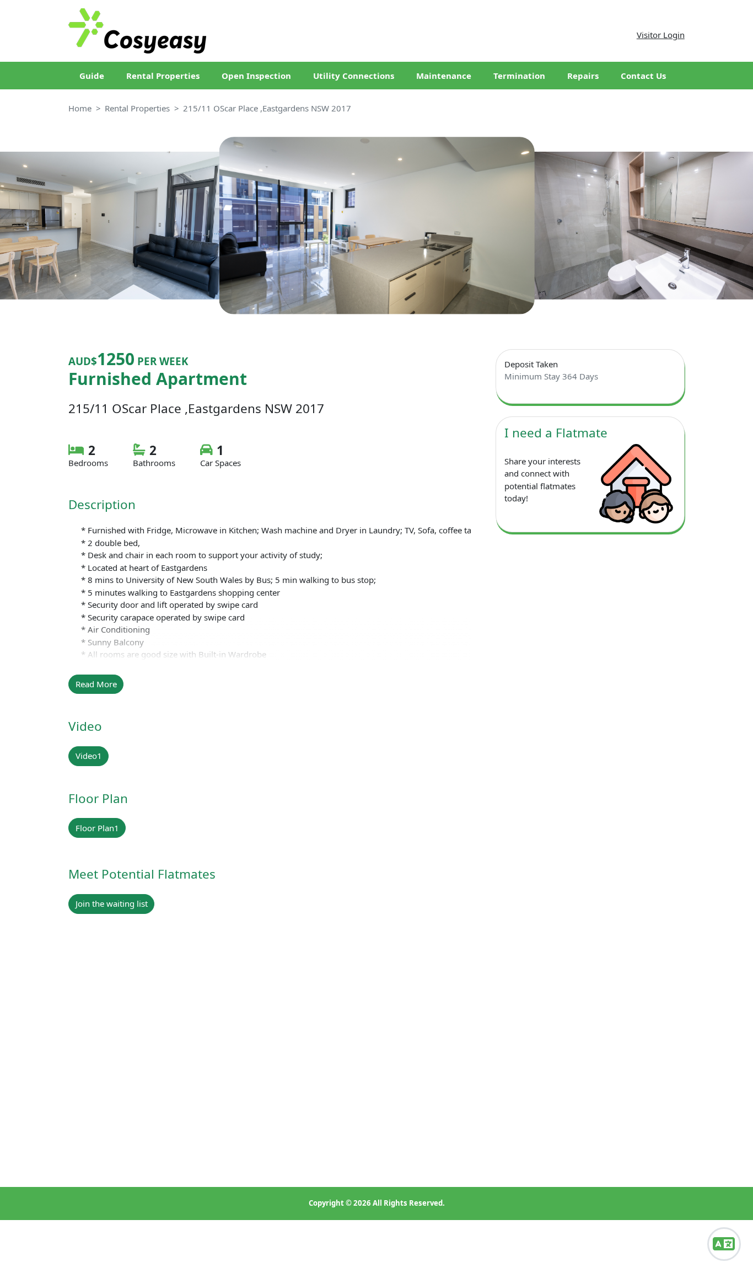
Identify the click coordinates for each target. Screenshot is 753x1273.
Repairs (583, 75)
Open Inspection (256, 75)
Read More (96, 683)
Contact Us (643, 75)
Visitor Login (661, 34)
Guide (91, 75)
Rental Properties (163, 75)
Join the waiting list (112, 903)
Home (80, 108)
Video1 (89, 755)
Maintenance (443, 75)
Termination (519, 75)
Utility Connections (353, 75)
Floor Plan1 (97, 827)
